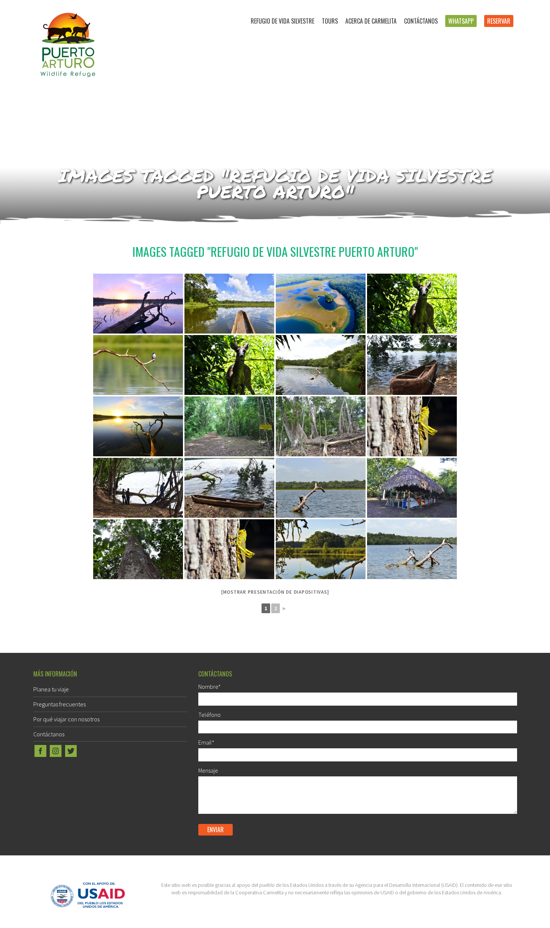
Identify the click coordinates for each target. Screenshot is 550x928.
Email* (206, 742)
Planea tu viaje (51, 689)
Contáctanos (421, 20)
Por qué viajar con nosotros (66, 719)
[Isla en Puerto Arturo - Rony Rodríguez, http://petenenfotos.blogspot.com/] (321, 549)
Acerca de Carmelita (371, 20)
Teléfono (209, 714)
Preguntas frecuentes (59, 704)
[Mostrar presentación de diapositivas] (275, 592)
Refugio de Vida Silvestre (282, 20)
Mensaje (208, 770)
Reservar (498, 20)
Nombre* (209, 686)
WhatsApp (461, 20)
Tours (330, 20)
